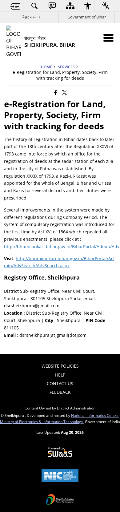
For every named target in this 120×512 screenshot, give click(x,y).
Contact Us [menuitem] (60, 383)
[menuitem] (15, 5)
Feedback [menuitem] (60, 392)
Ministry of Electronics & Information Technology (41, 421)
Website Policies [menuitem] (60, 366)
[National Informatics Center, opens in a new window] (60, 476)
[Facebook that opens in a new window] (55, 92)
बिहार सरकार (31, 17)
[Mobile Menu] (108, 37)
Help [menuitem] (60, 375)
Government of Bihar (86, 17)
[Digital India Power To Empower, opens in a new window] (60, 500)
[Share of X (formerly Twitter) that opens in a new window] (64, 92)
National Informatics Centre (94, 415)
